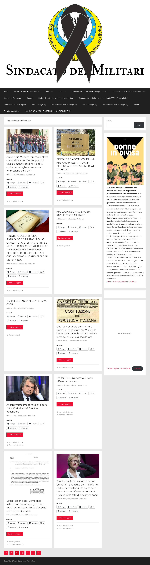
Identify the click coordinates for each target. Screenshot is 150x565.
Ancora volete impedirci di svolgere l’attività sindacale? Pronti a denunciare (26, 408)
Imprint (136, 105)
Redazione (31, 174)
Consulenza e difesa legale (15, 105)
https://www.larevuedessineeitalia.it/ (122, 282)
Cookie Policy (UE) (38, 105)
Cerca (109, 121)
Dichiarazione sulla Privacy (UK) (115, 105)
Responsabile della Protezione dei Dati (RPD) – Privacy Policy (103, 98)
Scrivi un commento (16, 445)
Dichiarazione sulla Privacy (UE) (64, 105)
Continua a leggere (14, 193)
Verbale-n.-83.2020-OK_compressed (119, 368)
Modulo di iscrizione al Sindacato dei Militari (55, 98)
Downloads (75, 91)
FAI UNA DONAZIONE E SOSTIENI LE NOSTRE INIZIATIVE (48, 111)
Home (6, 91)
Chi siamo (49, 91)
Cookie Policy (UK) (89, 105)
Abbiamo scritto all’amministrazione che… (129, 91)
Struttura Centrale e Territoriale (27, 91)
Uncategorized (64, 246)
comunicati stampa (16, 201)
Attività (61, 91)
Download (137, 368)
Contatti (30, 98)
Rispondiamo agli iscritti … (96, 91)
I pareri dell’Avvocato (12, 98)
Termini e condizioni (12, 111)
